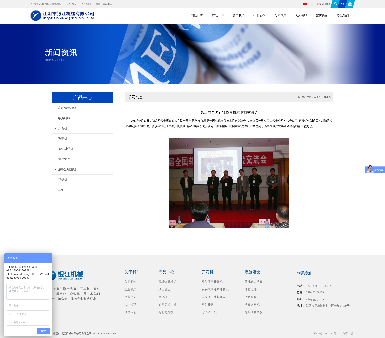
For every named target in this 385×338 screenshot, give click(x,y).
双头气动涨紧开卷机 (215, 289)
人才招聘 (301, 15)
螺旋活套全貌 (254, 312)
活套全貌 (251, 297)
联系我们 (343, 15)
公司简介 (130, 281)
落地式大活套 (254, 281)
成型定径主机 (67, 169)
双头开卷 (208, 304)
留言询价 (322, 15)
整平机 (62, 138)
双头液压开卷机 (212, 281)
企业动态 (130, 289)
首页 (316, 97)
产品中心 (218, 15)
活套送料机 (252, 304)
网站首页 (197, 15)
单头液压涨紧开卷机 (215, 297)
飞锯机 (62, 179)
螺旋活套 (64, 159)
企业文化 (259, 15)
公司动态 (280, 15)
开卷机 (62, 128)
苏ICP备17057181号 (324, 333)
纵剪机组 (64, 118)
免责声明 (347, 333)
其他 (61, 189)
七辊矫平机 (209, 312)
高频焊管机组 (67, 108)
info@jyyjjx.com (315, 299)
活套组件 (251, 289)
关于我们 (239, 15)
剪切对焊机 (65, 148)
